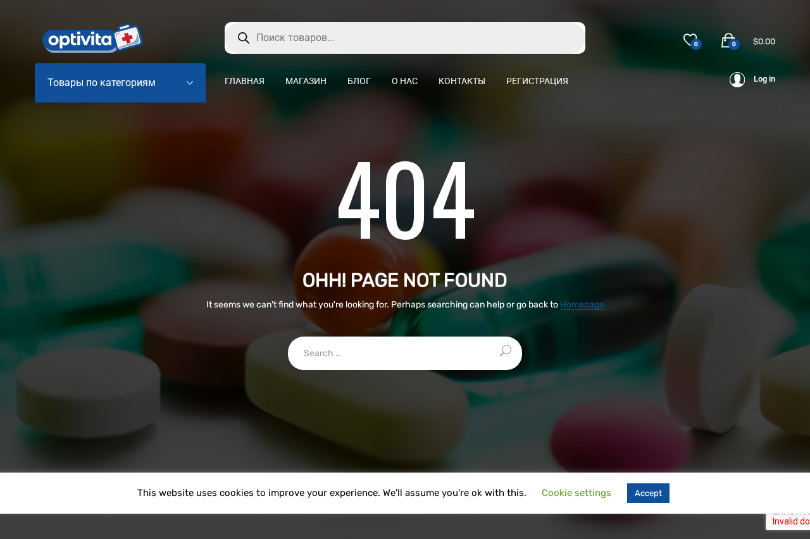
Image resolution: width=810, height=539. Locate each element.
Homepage (582, 305)
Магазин (306, 81)
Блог (359, 81)
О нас (405, 81)
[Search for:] (405, 353)
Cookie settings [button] (576, 493)
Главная (245, 81)
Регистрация (537, 81)
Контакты (462, 81)
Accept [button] (648, 493)
